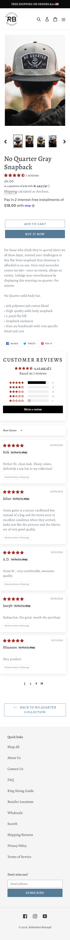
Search (12, 823)
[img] (13, 445)
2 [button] (30, 683)
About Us (14, 757)
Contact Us (15, 768)
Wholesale (15, 812)
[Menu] (63, 19)
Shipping (10, 191)
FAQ (10, 779)
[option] (18, 141)
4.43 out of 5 (42, 368)
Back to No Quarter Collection (37, 709)
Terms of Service (19, 856)
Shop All (13, 746)
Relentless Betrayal (40, 927)
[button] (15, 175)
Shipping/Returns (20, 834)
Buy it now (35, 234)
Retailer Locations (20, 801)
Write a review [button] (33, 409)
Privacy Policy (17, 845)
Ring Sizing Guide (20, 790)
